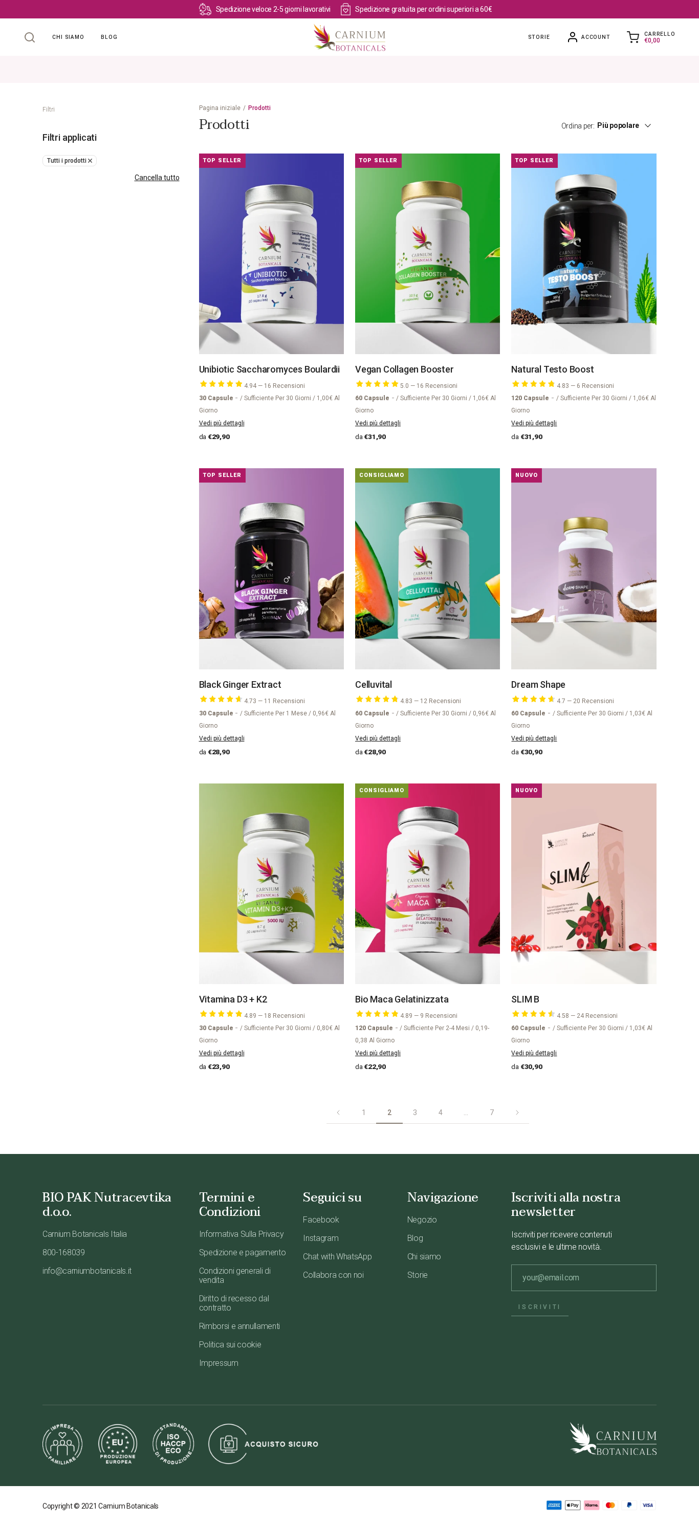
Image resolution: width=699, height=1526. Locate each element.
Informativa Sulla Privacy (241, 1234)
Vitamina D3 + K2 (233, 999)
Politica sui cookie (230, 1344)
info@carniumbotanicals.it (87, 1271)
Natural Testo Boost (552, 369)
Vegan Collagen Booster (404, 369)
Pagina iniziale (220, 108)
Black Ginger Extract (240, 684)
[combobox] (629, 125)
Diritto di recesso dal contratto (234, 1303)
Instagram (320, 1238)
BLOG (109, 37)
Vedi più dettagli (222, 423)
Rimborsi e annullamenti (239, 1326)
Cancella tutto (157, 177)
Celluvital (373, 684)
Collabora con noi (333, 1275)
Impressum (218, 1363)
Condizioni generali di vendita (235, 1275)
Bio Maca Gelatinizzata (402, 999)
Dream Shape (538, 684)
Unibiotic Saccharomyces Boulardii (269, 369)
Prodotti (259, 108)
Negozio (422, 1220)
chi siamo (68, 37)
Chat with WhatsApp (337, 1256)
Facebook (321, 1220)
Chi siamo (424, 1256)
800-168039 (63, 1252)
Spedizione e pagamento (242, 1252)
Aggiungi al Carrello (277, 332)
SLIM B (525, 999)
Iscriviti (539, 1307)
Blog (415, 1238)
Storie (539, 37)
